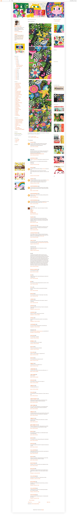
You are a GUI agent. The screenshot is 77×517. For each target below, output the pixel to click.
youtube (31, 211)
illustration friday (17, 125)
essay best (32, 142)
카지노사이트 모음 (33, 476)
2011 (16, 75)
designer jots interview (18, 122)
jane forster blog (17, 93)
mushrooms (32, 137)
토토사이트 (32, 167)
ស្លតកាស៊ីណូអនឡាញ (33, 212)
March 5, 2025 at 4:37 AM (34, 354)
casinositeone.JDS (33, 225)
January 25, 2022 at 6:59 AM (34, 175)
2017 (16, 57)
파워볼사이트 (32, 385)
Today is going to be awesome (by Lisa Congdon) (19, 129)
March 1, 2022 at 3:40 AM (34, 203)
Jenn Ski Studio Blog (18, 94)
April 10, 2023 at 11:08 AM (34, 266)
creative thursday (18, 86)
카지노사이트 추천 (33, 488)
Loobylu (16, 98)
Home (39, 502)
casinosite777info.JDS (34, 232)
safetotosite (32, 305)
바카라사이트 (44, 202)
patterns (35, 137)
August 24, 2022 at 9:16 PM (34, 250)
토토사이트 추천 (32, 481)
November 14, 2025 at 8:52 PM (35, 473)
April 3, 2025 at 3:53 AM (34, 408)
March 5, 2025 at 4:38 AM (34, 371)
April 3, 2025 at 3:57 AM (34, 453)
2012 (16, 73)
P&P (16, 126)
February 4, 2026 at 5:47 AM (34, 485)
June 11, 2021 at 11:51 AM (34, 155)
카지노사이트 (35, 228)
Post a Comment (31, 500)
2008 (16, 79)
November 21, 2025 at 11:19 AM (35, 478)
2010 (16, 76)
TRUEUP (16, 111)
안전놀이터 (32, 363)
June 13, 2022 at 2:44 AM (34, 237)
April (17, 62)
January (17, 68)
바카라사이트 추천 (33, 494)
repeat (37, 137)
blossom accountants (33, 269)
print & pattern (17, 127)
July (17, 60)
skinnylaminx (17, 108)
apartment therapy (18, 83)
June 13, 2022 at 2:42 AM (34, 229)
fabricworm (17, 140)
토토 (31, 189)
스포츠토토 (32, 299)
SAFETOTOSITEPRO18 (34, 186)
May (17, 61)
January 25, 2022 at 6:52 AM (34, 164)
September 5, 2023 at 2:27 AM (35, 309)
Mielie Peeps (17, 99)
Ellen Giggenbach (18, 87)
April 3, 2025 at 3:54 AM (34, 421)
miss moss (17, 101)
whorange (16, 114)
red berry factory (17, 106)
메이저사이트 (32, 468)
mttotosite (32, 317)
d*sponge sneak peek (18, 121)
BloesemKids (17, 84)
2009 (16, 77)
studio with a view (18, 109)
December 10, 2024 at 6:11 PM (35, 332)
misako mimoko (17, 100)
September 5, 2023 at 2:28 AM (35, 314)
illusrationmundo (18, 92)
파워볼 (35, 195)
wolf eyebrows (17, 115)
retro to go (16, 107)
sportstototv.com (33, 158)
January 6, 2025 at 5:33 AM (34, 343)
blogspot (31, 210)
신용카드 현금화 (32, 374)
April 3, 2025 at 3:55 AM (34, 440)
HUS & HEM (17, 139)
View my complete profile (18, 31)
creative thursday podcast (19, 120)
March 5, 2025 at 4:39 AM (34, 389)
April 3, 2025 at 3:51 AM (34, 395)
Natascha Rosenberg (18, 102)
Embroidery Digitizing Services (38, 331)
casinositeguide (32, 324)
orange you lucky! (18, 26)
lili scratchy (17, 95)
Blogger (42, 509)
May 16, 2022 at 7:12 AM (34, 222)
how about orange (18, 91)
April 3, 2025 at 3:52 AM (34, 402)
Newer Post (30, 502)
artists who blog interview (19, 119)
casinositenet (32, 312)
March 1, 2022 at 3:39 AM (34, 190)
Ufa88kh (31, 206)
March (17, 64)
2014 (16, 71)
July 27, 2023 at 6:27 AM (34, 296)
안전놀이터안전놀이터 (33, 398)
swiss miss (17, 110)
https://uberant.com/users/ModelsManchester (37, 153)
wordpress (32, 209)
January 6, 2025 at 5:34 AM (34, 349)
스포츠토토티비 (35, 159)
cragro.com (32, 240)
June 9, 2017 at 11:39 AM (34, 146)
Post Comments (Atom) (35, 503)
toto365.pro (32, 178)
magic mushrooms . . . (19, 66)
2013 (16, 72)
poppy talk (17, 103)
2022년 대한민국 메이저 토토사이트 (43, 242)
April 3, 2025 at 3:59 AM (34, 465)
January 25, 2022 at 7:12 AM (34, 183)
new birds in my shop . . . (20, 65)
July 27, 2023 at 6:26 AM (34, 278)
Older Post (48, 502)
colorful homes (17, 85)
